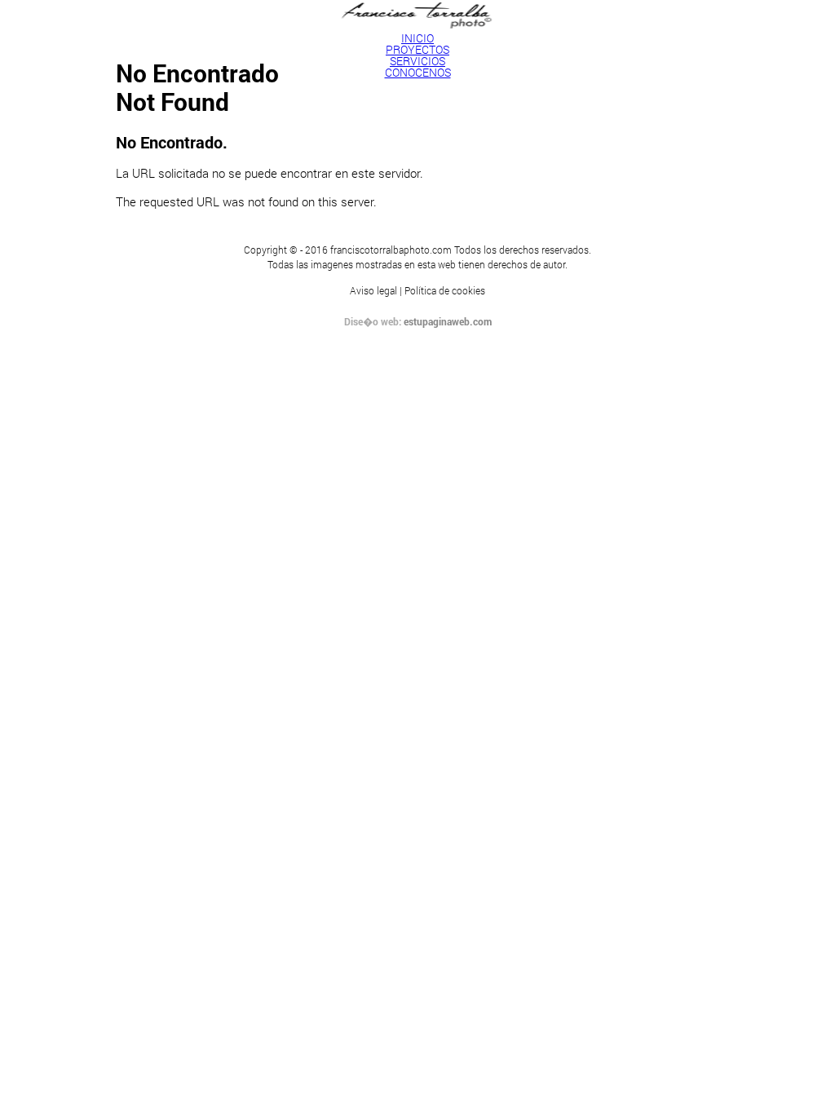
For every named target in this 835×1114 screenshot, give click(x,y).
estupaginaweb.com (448, 321)
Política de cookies (444, 290)
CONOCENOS (418, 72)
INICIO (417, 38)
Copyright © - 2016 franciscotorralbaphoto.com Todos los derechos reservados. (417, 249)
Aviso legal (373, 290)
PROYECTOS (417, 49)
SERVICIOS (417, 61)
